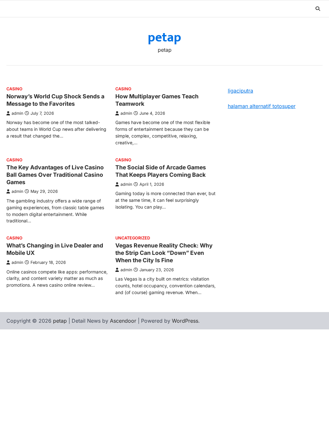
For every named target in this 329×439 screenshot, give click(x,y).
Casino (14, 88)
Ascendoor (123, 321)
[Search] (318, 8)
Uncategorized (132, 238)
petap (164, 38)
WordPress (185, 321)
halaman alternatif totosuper (262, 106)
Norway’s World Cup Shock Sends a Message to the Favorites (55, 100)
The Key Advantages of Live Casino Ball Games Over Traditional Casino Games (55, 174)
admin (17, 113)
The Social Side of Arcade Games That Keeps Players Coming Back (160, 171)
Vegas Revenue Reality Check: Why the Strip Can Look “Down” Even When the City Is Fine (164, 253)
